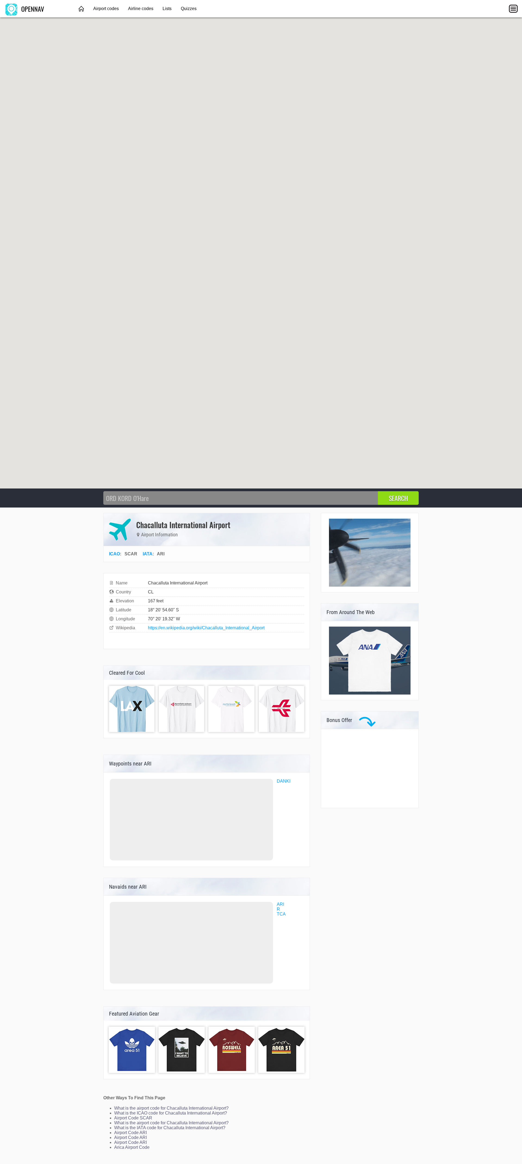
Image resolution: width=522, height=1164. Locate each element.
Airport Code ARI (130, 1132)
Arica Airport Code (132, 1147)
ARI (280, 904)
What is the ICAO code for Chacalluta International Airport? (170, 1113)
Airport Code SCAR (133, 1118)
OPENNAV (32, 9)
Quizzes (189, 8)
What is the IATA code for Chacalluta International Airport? (169, 1127)
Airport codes (106, 8)
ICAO (114, 554)
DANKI (283, 781)
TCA (281, 914)
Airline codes (140, 8)
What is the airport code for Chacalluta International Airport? (171, 1108)
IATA (148, 554)
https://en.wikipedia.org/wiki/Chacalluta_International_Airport (206, 627)
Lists (167, 8)
